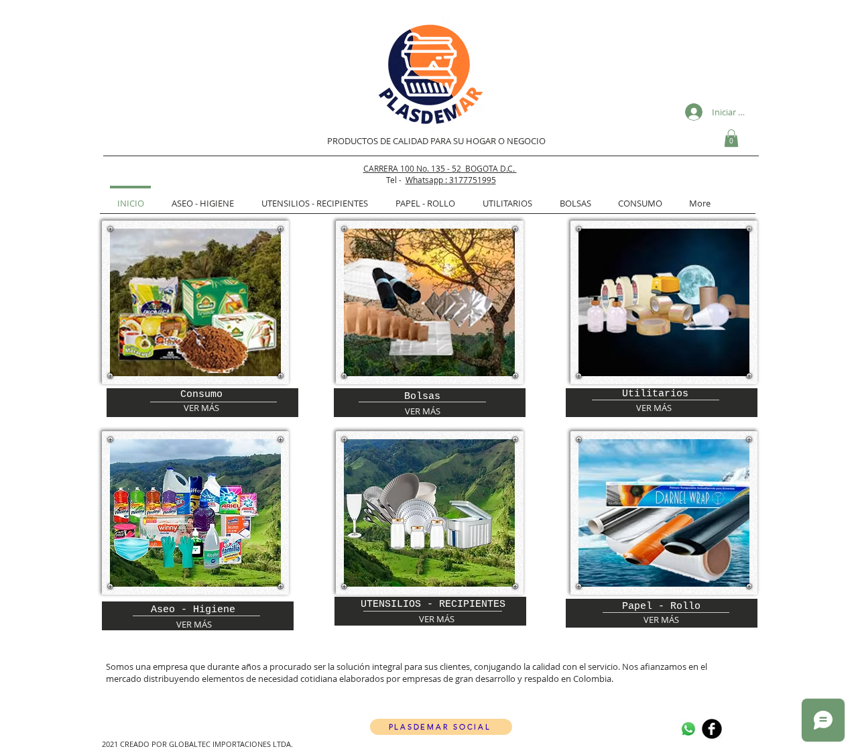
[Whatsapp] (688, 729)
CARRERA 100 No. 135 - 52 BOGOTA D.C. (440, 168)
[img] (195, 302)
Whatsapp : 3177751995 (451, 179)
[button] (731, 138)
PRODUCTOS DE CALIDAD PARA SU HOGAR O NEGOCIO (436, 141)
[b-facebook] (712, 729)
